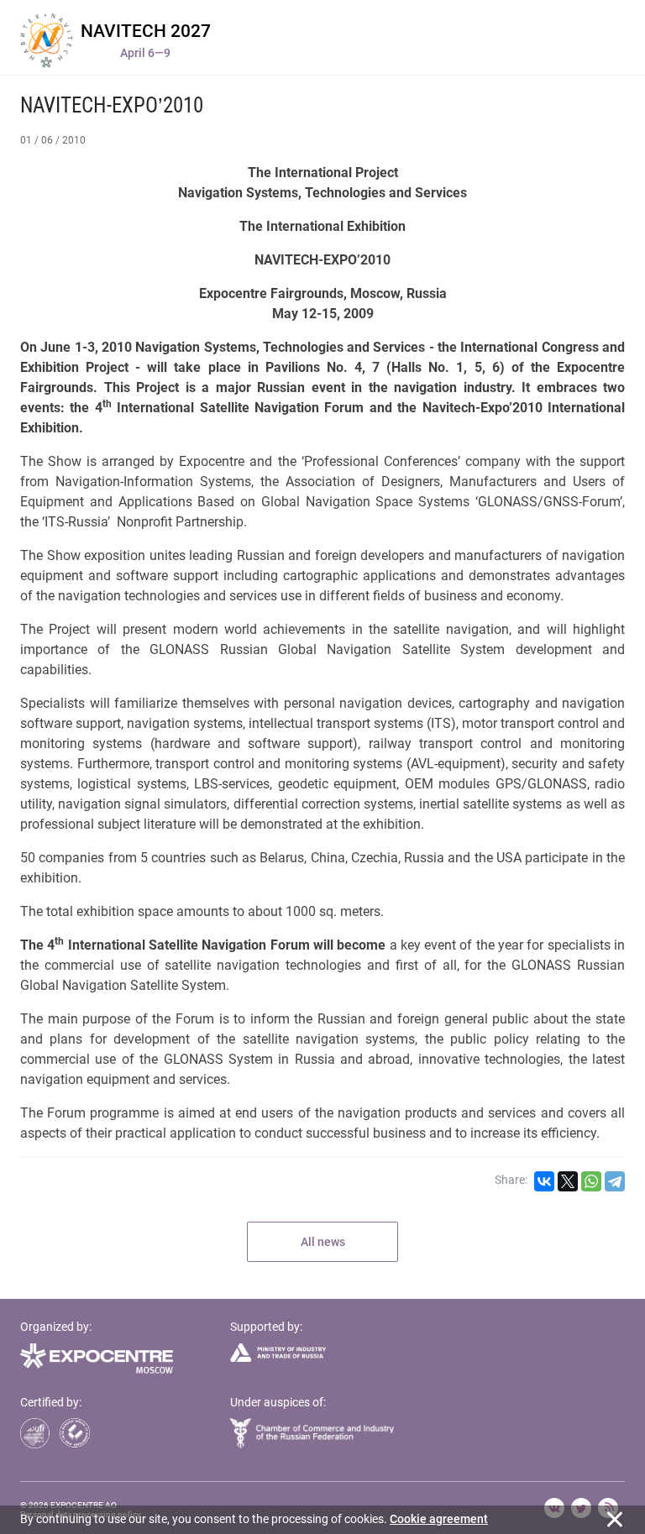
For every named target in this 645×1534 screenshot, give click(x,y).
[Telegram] (615, 1181)
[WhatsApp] (591, 1181)
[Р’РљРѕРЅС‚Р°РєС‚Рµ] (544, 1181)
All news (323, 1242)
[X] (568, 1181)
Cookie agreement (439, 1519)
